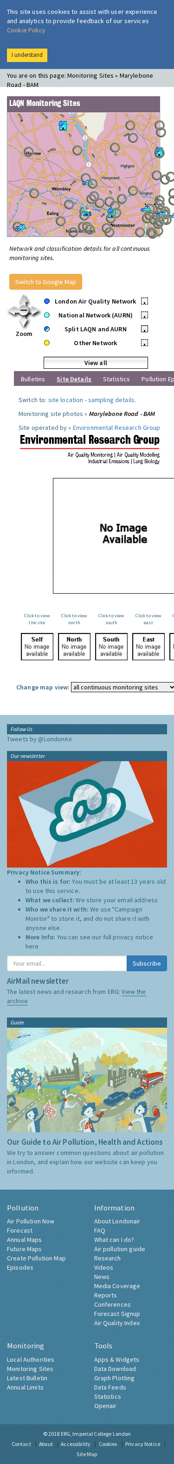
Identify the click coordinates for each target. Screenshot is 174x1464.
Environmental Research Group (117, 427)
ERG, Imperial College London (96, 1433)
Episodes (20, 1267)
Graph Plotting (114, 1378)
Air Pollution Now (30, 1221)
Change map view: (43, 687)
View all (95, 363)
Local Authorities (30, 1359)
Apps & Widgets (117, 1359)
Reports (105, 1295)
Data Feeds (110, 1387)
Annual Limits (25, 1387)
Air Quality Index (117, 1323)
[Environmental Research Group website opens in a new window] (90, 448)
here (32, 946)
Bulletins (33, 379)
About (46, 1443)
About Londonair (117, 1221)
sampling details (111, 400)
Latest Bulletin (27, 1378)
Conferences (112, 1304)
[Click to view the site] (37, 646)
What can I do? (114, 1239)
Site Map (87, 1454)
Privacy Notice (142, 1443)
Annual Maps (24, 1239)
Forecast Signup (117, 1313)
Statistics (116, 379)
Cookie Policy (26, 30)
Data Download (115, 1369)
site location (66, 400)
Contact (21, 1443)
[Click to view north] (74, 646)
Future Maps (24, 1249)
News (102, 1276)
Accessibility (75, 1443)
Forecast (19, 1230)
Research (107, 1258)
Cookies (108, 1443)
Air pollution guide (120, 1249)
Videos (104, 1267)
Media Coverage (117, 1286)
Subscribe (147, 963)
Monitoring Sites (30, 1369)
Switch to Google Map (45, 282)
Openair (105, 1406)
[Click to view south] (111, 646)
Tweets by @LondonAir (39, 739)
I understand (27, 55)
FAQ (99, 1230)
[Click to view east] (148, 646)
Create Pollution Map (36, 1258)
